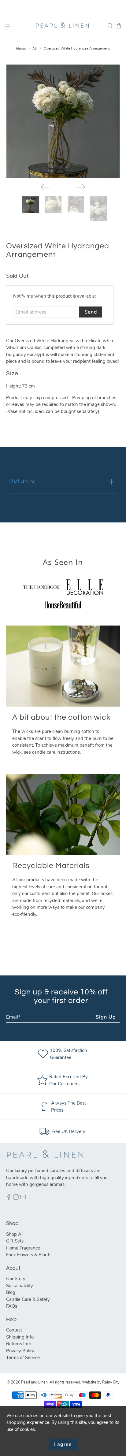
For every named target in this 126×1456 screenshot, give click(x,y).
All (34, 48)
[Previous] (45, 187)
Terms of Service (23, 1357)
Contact (14, 1330)
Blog (10, 1292)
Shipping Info (20, 1337)
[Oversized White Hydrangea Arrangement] (63, 121)
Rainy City (110, 1382)
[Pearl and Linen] (62, 25)
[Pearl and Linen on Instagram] (16, 1198)
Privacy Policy (20, 1351)
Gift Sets (15, 1241)
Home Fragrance (23, 1248)
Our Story (15, 1279)
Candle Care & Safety (28, 1299)
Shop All (14, 1234)
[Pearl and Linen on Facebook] (9, 1198)
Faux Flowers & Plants (28, 1255)
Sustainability (19, 1286)
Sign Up (106, 1017)
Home (21, 48)
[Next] (81, 187)
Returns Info (18, 1344)
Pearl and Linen (34, 1382)
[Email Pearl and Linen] (23, 1198)
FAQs (11, 1306)
